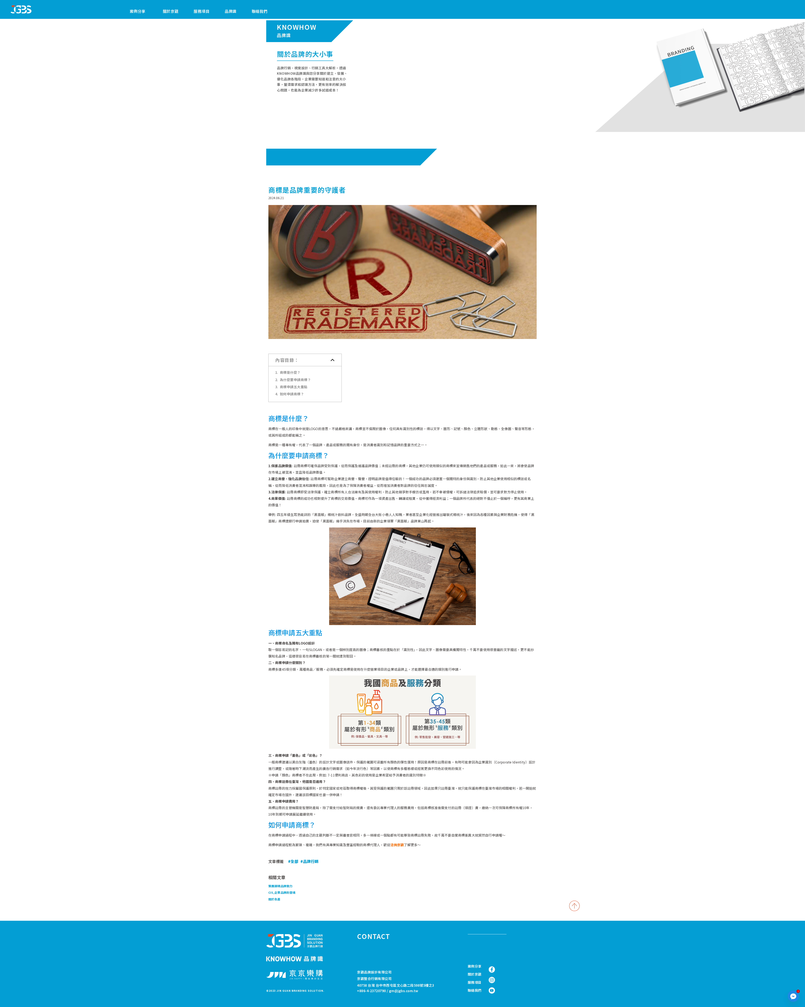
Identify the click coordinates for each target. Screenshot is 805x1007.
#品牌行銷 (309, 861)
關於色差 (274, 899)
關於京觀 (171, 11)
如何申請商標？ (292, 393)
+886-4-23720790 (371, 990)
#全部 (293, 861)
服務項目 (201, 11)
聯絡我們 (259, 11)
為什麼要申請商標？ (295, 379)
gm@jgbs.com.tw (403, 990)
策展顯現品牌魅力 (280, 886)
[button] (333, 360)
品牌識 (230, 11)
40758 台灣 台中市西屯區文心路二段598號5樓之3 (395, 985)
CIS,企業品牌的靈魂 (282, 892)
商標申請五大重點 (294, 386)
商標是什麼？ (290, 372)
